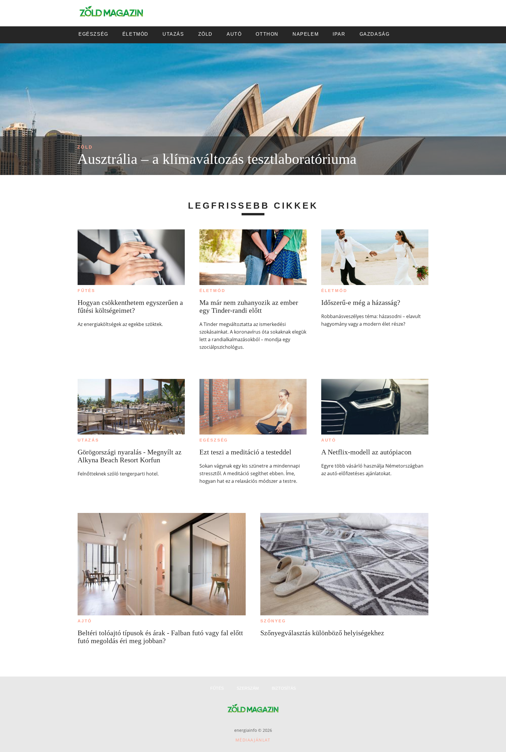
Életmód (212, 290)
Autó (328, 440)
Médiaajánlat (253, 740)
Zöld (85, 147)
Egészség (213, 440)
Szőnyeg (273, 621)
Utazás (88, 440)
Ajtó (85, 621)
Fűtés (86, 290)
